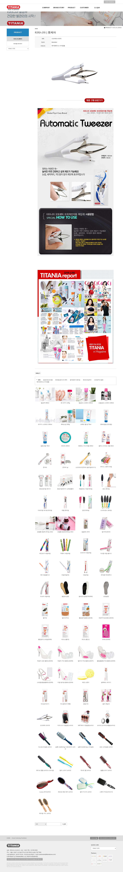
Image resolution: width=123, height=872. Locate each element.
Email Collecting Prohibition (19, 838)
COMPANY (46, 7)
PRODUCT (71, 7)
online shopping (109, 2)
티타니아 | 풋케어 (18, 39)
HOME (8, 838)
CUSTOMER (84, 7)
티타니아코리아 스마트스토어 (107, 838)
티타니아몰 (94, 838)
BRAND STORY (58, 7)
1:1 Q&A (97, 7)
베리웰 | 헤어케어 (18, 43)
